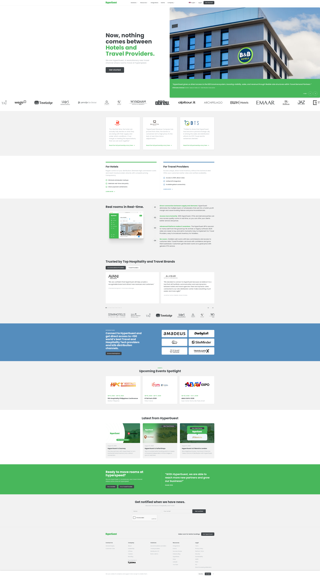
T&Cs (196, 546)
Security (197, 554)
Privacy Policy (199, 548)
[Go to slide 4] (116, 307)
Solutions (133, 3)
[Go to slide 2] (305, 93)
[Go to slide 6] (113, 307)
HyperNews (176, 556)
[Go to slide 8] (110, 307)
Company (171, 3)
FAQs (174, 559)
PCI (196, 564)
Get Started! (209, 3)
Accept (208, 574)
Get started (115, 69)
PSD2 (196, 562)
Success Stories (177, 551)
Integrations (154, 3)
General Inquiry (110, 546)
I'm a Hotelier (111, 486)
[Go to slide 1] (303, 93)
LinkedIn (175, 562)
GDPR (196, 559)
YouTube (175, 564)
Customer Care (110, 548)
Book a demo (154, 554)
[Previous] (310, 94)
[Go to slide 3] (306, 93)
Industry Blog (176, 554)
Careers (130, 554)
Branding (130, 556)
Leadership (131, 548)
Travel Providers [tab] (133, 268)
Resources (143, 3)
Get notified (199, 511)
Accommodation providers (158, 546)
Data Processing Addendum (203, 567)
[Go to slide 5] (115, 307)
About (130, 546)
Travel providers (155, 548)
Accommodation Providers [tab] (115, 268)
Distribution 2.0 (154, 551)
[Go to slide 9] (109, 307)
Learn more (110, 191)
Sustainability (199, 556)
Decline (201, 574)
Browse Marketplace (113, 353)
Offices (130, 551)
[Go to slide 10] (107, 307)
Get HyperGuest (208, 534)
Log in (200, 3)
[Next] (315, 94)
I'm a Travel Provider (126, 486)
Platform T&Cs (199, 551)
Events (163, 3)
